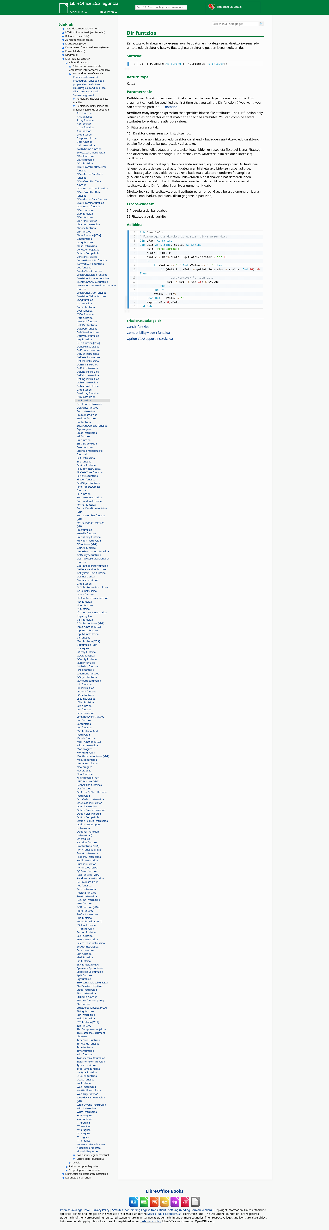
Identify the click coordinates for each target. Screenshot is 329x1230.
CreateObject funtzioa (89, 271)
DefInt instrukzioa (87, 368)
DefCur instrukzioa (88, 353)
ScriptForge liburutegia (90, 1158)
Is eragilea (83, 648)
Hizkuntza (106, 12)
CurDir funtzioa (86, 307)
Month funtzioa (86, 752)
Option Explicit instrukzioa (92, 820)
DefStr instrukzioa (87, 382)
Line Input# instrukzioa (90, 716)
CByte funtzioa (85, 159)
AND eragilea (84, 116)
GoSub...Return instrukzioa (92, 587)
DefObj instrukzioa (88, 375)
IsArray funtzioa (86, 652)
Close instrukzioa (87, 246)
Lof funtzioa (84, 723)
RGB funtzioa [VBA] (88, 907)
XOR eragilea (84, 1115)
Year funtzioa (84, 1119)
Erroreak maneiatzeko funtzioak (90, 452)
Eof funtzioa (84, 422)
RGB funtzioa (84, 903)
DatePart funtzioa (87, 328)
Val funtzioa (84, 1083)
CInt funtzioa (84, 238)
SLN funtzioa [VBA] (88, 964)
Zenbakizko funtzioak (89, 785)
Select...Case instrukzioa (91, 152)
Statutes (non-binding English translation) (139, 1210)
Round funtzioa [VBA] (89, 921)
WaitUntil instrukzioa (89, 1090)
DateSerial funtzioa (88, 332)
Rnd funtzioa (84, 917)
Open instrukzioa (87, 806)
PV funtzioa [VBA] (87, 867)
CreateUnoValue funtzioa (91, 296)
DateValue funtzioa (88, 335)
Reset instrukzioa (87, 896)
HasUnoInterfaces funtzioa (92, 598)
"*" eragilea (83, 1126)
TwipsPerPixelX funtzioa (91, 1058)
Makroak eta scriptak (77, 58)
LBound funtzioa (86, 691)
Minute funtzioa (86, 738)
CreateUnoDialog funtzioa (92, 274)
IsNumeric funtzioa (88, 673)
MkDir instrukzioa (87, 745)
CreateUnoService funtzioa (92, 282)
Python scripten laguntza (83, 1166)
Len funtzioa (84, 709)
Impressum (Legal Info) (75, 1210)
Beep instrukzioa (86, 138)
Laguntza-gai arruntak (78, 1177)
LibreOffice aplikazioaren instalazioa (86, 1173)
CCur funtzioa (85, 163)
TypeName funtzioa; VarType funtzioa (88, 1070)
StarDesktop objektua (89, 986)
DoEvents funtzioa (87, 407)
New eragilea (84, 767)
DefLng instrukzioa (88, 371)
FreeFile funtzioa (86, 533)
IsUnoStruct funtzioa (89, 680)
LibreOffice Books (164, 1191)
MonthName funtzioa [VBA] (93, 756)
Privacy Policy (101, 1210)
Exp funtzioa (84, 461)
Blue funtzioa (84, 141)
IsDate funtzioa (86, 655)
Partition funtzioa (87, 842)
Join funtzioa (84, 684)
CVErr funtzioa (85, 314)
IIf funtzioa (83, 608)
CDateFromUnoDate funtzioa (89, 193)
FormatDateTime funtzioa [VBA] (92, 509)
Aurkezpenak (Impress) (79, 39)
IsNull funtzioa (85, 670)
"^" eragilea (83, 1140)
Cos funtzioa (84, 267)
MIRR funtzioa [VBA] (89, 741)
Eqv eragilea (84, 429)
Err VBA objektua (87, 443)
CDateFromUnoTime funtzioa (89, 182)
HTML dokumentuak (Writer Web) (85, 32)
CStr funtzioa (84, 303)
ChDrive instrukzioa (88, 224)
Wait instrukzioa (86, 1086)
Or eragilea (83, 838)
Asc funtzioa (84, 123)
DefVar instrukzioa (88, 386)
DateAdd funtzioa (87, 321)
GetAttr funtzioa (86, 547)
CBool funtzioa (85, 156)
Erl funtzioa (83, 436)
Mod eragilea (84, 749)
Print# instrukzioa (87, 853)
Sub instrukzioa (86, 1014)
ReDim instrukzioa (87, 882)
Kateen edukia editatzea (91, 1144)
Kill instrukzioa (85, 688)
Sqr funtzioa (84, 979)
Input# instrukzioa (88, 634)
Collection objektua (88, 249)
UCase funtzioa (85, 1079)
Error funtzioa (85, 447)
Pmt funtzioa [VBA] (88, 846)
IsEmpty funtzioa (87, 659)
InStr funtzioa (85, 619)
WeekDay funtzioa (87, 1094)
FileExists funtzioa (87, 476)
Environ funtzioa (86, 418)
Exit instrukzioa (86, 458)
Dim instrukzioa (86, 396)
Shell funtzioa (85, 957)
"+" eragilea (83, 1129)
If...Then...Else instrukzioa (92, 612)
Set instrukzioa (85, 950)
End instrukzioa (86, 411)
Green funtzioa (85, 594)
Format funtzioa (86, 504)
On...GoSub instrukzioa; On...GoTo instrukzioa (91, 800)
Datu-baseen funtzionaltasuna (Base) (87, 47)
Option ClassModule (89, 813)
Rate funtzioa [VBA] (88, 874)
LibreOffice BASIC (79, 62)
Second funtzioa (86, 932)
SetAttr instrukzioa (88, 946)
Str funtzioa (83, 1004)
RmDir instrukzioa (87, 914)
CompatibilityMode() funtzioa (148, 332)
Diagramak (71, 54)
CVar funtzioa (85, 310)
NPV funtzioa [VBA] (88, 781)
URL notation (168, 107)
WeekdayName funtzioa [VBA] (91, 1099)
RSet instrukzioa (86, 925)
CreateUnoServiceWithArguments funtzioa (93, 287)
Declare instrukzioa (88, 346)
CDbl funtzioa (85, 213)
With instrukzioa (86, 1108)
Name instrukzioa (87, 763)
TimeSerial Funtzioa (88, 1040)
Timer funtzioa (85, 1050)
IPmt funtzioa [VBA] (88, 641)
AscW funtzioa (85, 127)
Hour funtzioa (85, 605)
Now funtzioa (85, 774)
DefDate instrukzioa (88, 357)
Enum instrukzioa (87, 414)
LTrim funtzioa (85, 702)
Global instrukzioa (87, 580)
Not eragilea (84, 770)
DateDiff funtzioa (87, 325)
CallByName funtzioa (89, 149)
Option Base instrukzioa (91, 810)
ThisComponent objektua (91, 1029)
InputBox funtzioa (87, 630)
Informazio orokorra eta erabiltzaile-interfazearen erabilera (89, 68)
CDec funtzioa (85, 217)
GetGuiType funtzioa (89, 555)
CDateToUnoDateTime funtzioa (90, 175)
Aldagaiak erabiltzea (89, 1147)
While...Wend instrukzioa (91, 1104)
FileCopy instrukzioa (89, 468)
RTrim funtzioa (85, 928)
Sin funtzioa (84, 961)
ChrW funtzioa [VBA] (89, 235)
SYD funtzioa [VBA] (88, 1022)
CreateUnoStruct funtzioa (91, 292)
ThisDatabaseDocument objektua (91, 1034)
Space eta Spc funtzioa (90, 968)
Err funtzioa (83, 440)
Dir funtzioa (84, 400)
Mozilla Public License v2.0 (164, 1214)
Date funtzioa (85, 317)
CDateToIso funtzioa (88, 206)
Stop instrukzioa (86, 993)
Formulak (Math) (75, 51)
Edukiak (65, 24)
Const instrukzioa (87, 256)
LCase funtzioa (85, 695)
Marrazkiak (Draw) (76, 43)
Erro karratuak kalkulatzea (92, 982)
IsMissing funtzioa (87, 666)
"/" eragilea (83, 1133)
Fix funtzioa (83, 493)
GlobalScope (84, 134)
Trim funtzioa (84, 1054)
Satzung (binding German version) (190, 1210)
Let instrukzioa (85, 713)
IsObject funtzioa (87, 677)
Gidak (76, 1162)
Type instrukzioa (86, 1065)
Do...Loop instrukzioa (89, 404)
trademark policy (150, 1221)
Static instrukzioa (87, 989)
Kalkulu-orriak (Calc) (77, 36)
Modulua (77, 12)
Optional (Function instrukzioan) (88, 833)
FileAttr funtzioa (86, 465)
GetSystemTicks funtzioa (91, 573)
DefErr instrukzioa (87, 364)
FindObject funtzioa (88, 483)
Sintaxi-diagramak (83, 95)
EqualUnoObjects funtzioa (92, 425)
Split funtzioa (84, 975)
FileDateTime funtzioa (89, 472)
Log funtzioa (84, 727)
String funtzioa (85, 1011)
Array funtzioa (85, 120)
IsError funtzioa (86, 662)
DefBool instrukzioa (88, 350)
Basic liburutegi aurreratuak (93, 1155)
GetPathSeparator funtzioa (92, 565)
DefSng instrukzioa (88, 379)
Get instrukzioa (86, 576)
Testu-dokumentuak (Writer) (82, 28)
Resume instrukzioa (88, 899)
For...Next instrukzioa (89, 497)
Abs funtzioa (84, 113)
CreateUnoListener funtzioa (93, 278)
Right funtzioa (85, 910)
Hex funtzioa (84, 601)
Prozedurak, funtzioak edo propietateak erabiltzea (88, 82)
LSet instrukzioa (86, 698)
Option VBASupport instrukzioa (88, 826)
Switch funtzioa (86, 1018)
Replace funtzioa (86, 892)
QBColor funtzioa (87, 871)
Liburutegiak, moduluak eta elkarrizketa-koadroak (89, 89)
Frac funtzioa (84, 529)
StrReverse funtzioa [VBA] (92, 1007)
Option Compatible (88, 253)
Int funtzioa (83, 637)
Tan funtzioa (84, 1025)
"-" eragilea (83, 1122)
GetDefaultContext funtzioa (93, 551)
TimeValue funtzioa (88, 1043)
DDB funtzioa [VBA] (88, 343)
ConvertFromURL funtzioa (92, 260)
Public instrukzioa (87, 860)
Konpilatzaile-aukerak (85, 77)
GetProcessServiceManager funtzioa (93, 560)
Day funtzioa (84, 339)
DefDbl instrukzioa (88, 361)
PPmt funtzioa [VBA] (89, 849)
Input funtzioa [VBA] (89, 626)
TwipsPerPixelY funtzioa (91, 1061)
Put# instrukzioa (86, 864)
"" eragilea (83, 1137)
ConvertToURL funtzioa (90, 264)
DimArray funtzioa (88, 393)
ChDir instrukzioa (87, 220)
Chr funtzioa (84, 231)
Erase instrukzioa (87, 432)
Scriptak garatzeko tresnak (84, 1170)
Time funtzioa (85, 1047)
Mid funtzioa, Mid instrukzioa (87, 732)
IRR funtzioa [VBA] (87, 644)
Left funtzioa (84, 705)
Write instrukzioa (87, 1111)
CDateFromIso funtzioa (90, 202)
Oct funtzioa (84, 788)
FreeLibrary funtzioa (89, 537)
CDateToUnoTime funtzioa (92, 188)
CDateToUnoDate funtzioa (92, 199)
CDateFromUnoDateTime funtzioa (91, 168)
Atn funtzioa (84, 131)
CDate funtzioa (85, 210)
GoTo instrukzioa (87, 591)
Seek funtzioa (85, 935)
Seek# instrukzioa (87, 939)
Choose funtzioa (86, 228)
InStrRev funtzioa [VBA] (90, 623)
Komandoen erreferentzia (88, 73)
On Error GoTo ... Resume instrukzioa (92, 793)
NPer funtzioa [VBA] (88, 777)
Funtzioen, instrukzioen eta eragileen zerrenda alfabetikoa (91, 107)
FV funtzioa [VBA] (87, 544)
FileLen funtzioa (86, 479)
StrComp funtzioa (87, 997)
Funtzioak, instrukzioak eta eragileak (90, 100)
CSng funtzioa (85, 299)
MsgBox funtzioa (87, 759)
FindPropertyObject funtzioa (88, 488)
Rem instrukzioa (86, 889)
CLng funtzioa (85, 242)
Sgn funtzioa (84, 953)
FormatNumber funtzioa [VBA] (91, 517)
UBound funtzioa (87, 1076)
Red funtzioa (84, 885)
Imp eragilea (84, 616)
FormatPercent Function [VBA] (91, 524)
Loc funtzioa (84, 720)
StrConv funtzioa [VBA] (90, 1000)
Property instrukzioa (89, 856)
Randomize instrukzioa (90, 878)
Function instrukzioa (89, 540)
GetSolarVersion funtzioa (91, 569)
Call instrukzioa (86, 145)
